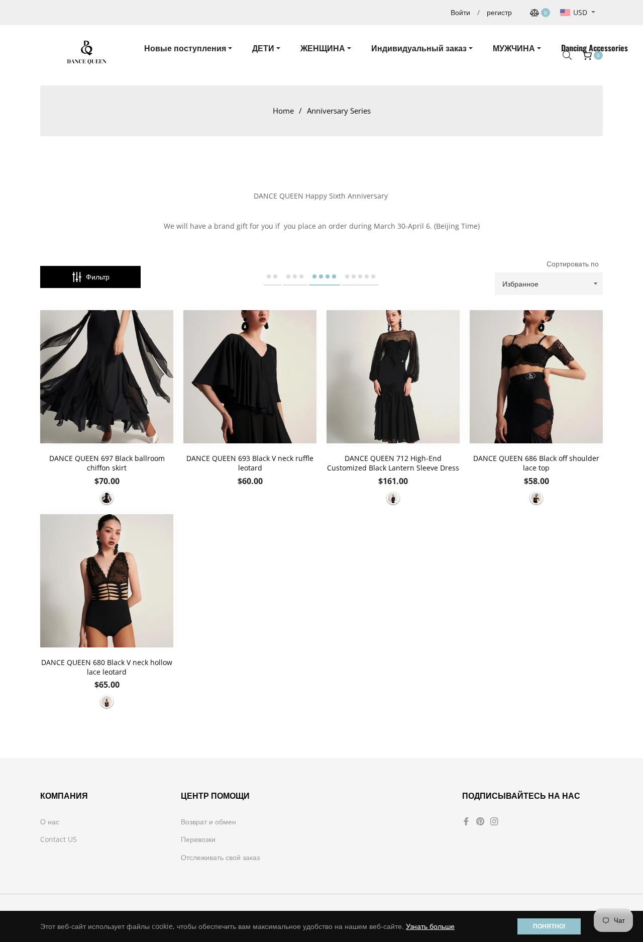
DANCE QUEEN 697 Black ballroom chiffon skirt (107, 463)
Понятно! (549, 926)
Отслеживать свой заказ (220, 857)
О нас (49, 821)
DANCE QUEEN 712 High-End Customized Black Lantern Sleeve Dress (393, 463)
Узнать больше (430, 926)
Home (283, 111)
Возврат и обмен (208, 821)
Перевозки (198, 839)
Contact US (58, 839)
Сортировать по (573, 263)
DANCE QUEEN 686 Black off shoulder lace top (536, 463)
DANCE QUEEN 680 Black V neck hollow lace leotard (106, 667)
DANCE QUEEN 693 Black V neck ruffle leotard (249, 463)
